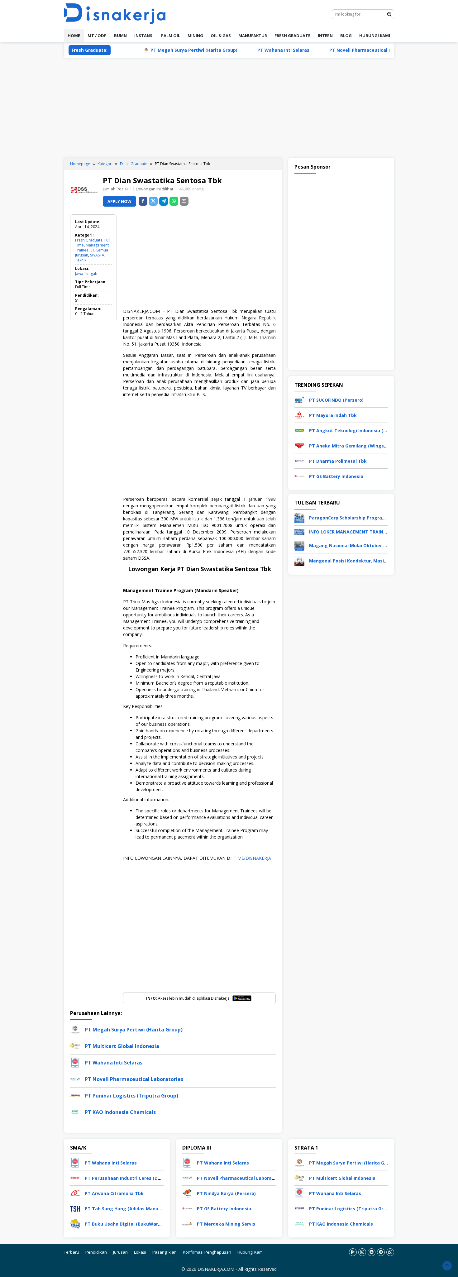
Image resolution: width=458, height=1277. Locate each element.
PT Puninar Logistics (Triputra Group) (131, 1095)
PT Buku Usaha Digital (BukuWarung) (126, 1224)
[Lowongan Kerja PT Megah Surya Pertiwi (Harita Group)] (299, 1162)
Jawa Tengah (86, 273)
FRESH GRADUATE (292, 35)
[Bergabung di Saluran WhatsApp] (390, 1252)
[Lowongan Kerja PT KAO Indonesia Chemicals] (299, 1223)
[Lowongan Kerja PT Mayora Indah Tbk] (299, 415)
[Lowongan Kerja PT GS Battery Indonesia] (299, 476)
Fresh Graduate (89, 240)
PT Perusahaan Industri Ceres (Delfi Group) (133, 1178)
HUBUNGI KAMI (374, 35)
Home (74, 35)
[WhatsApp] (173, 201)
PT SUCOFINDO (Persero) (336, 400)
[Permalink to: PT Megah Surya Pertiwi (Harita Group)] (75, 1029)
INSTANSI (144, 35)
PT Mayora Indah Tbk (333, 415)
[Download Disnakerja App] (353, 1252)
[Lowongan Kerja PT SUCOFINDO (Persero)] (299, 399)
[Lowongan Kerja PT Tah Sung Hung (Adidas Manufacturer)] (75, 1208)
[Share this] (143, 201)
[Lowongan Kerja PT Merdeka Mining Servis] (187, 1223)
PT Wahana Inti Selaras (255, 50)
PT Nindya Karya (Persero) (226, 1193)
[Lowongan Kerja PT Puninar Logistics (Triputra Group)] (299, 1208)
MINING (195, 35)
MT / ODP (97, 35)
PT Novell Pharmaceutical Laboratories (346, 50)
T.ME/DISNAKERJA (252, 858)
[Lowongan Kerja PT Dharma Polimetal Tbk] (299, 460)
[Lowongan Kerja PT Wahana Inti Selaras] (75, 1162)
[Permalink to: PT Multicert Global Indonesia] (75, 1046)
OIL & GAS (221, 35)
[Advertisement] (229, 108)
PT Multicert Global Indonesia (122, 1046)
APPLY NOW (119, 201)
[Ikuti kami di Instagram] (362, 1252)
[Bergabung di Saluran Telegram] (381, 1252)
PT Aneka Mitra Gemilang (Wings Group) (354, 446)
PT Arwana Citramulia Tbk (114, 1193)
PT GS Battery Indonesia (336, 476)
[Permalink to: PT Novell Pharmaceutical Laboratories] (75, 1079)
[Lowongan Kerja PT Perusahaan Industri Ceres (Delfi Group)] (75, 1177)
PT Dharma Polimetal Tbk (338, 461)
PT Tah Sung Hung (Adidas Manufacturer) (132, 1209)
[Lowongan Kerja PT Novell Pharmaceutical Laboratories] (187, 1177)
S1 (92, 250)
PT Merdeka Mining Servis (226, 1224)
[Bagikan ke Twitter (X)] (153, 201)
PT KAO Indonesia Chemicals (120, 1112)
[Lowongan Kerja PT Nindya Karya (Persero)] (187, 1193)
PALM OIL (170, 35)
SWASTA (97, 255)
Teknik (80, 260)
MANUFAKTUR (252, 35)
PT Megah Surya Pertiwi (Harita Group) (167, 50)
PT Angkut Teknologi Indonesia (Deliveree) (357, 430)
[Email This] (184, 201)
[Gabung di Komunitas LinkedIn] (371, 1252)
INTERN (325, 35)
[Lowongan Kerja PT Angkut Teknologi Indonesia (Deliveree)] (299, 430)
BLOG (346, 35)
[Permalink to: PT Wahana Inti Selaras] (75, 1062)
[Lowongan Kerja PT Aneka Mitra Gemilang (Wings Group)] (299, 445)
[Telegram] (163, 201)
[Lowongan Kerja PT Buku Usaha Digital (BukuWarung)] (75, 1223)
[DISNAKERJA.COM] (118, 14)
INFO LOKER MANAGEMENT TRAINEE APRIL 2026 (361, 532)
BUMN (120, 35)
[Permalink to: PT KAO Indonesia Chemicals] (75, 1112)
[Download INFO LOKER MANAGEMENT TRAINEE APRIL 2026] (299, 531)
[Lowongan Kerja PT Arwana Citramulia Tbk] (75, 1193)
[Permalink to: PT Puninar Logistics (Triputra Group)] (75, 1095)
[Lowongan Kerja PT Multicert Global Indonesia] (299, 1177)
